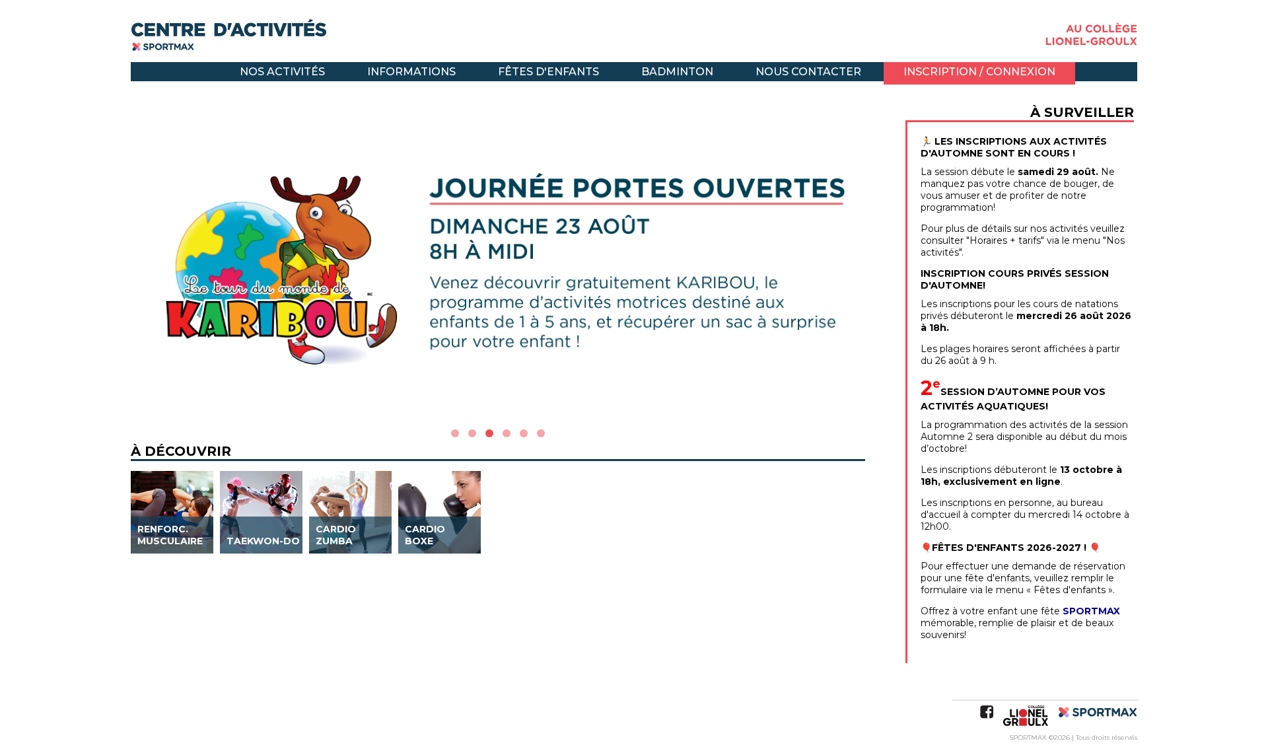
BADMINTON (677, 71)
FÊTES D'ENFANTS (548, 71)
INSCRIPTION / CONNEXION (979, 71)
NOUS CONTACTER (808, 71)
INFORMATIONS (411, 71)
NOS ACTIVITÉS (282, 71)
